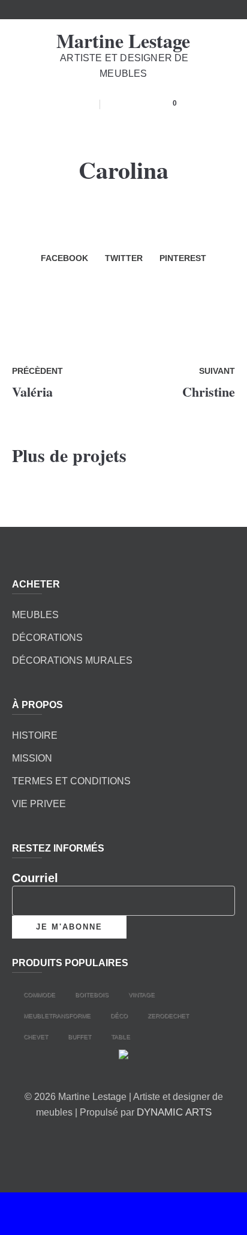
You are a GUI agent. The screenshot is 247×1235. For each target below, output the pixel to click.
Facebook (64, 258)
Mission (32, 758)
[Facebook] (105, 1141)
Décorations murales (72, 660)
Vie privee (39, 804)
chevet (35, 1036)
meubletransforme (57, 1015)
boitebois (92, 994)
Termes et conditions (71, 781)
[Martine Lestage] (123, 1057)
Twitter (124, 258)
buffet (79, 1036)
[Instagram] (138, 1141)
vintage (141, 994)
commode (39, 994)
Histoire (35, 735)
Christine (208, 391)
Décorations (47, 638)
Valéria (32, 391)
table (120, 1036)
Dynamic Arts (174, 1112)
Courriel (35, 878)
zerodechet (168, 1015)
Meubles (35, 615)
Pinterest (182, 258)
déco (119, 1015)
